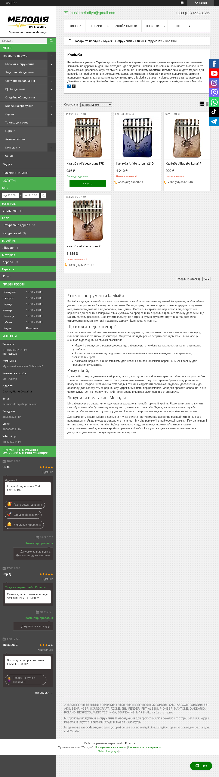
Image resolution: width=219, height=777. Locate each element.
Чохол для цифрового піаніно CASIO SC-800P (26, 662)
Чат (204, 766)
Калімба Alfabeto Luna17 (183, 163)
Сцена (9, 114)
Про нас (8, 156)
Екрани (10, 131)
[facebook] (69, 87)
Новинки (152, 26)
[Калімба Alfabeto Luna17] (187, 137)
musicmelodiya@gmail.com (20, 404)
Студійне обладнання (20, 97)
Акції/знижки (126, 26)
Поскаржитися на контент (110, 747)
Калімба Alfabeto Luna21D (135, 163)
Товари (96, 26)
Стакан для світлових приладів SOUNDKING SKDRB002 (27, 596)
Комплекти (12, 147)
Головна (74, 26)
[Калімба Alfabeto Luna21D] (137, 137)
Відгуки (7, 164)
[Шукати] (51, 40)
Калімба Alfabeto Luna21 (84, 246)
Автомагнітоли (15, 139)
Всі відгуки (42, 692)
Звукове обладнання (19, 72)
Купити (88, 183)
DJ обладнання (15, 89)
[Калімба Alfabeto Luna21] (87, 220)
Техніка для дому (16, 122)
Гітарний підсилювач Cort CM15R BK (23, 488)
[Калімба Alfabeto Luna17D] (87, 137)
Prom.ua (130, 743)
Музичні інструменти (19, 64)
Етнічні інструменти (148, 41)
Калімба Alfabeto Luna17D (85, 163)
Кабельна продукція (19, 106)
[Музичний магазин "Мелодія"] (27, 19)
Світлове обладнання (20, 81)
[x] (73, 87)
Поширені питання (15, 172)
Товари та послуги (15, 56)
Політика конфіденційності (144, 747)
